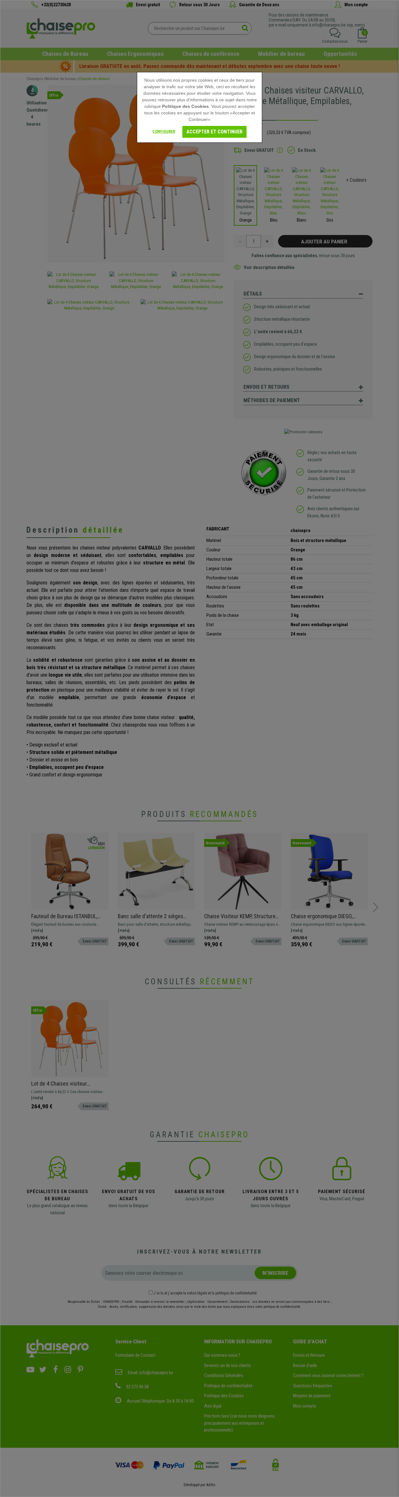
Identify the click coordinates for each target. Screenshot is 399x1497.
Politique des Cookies (185, 106)
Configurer (163, 131)
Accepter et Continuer (214, 132)
